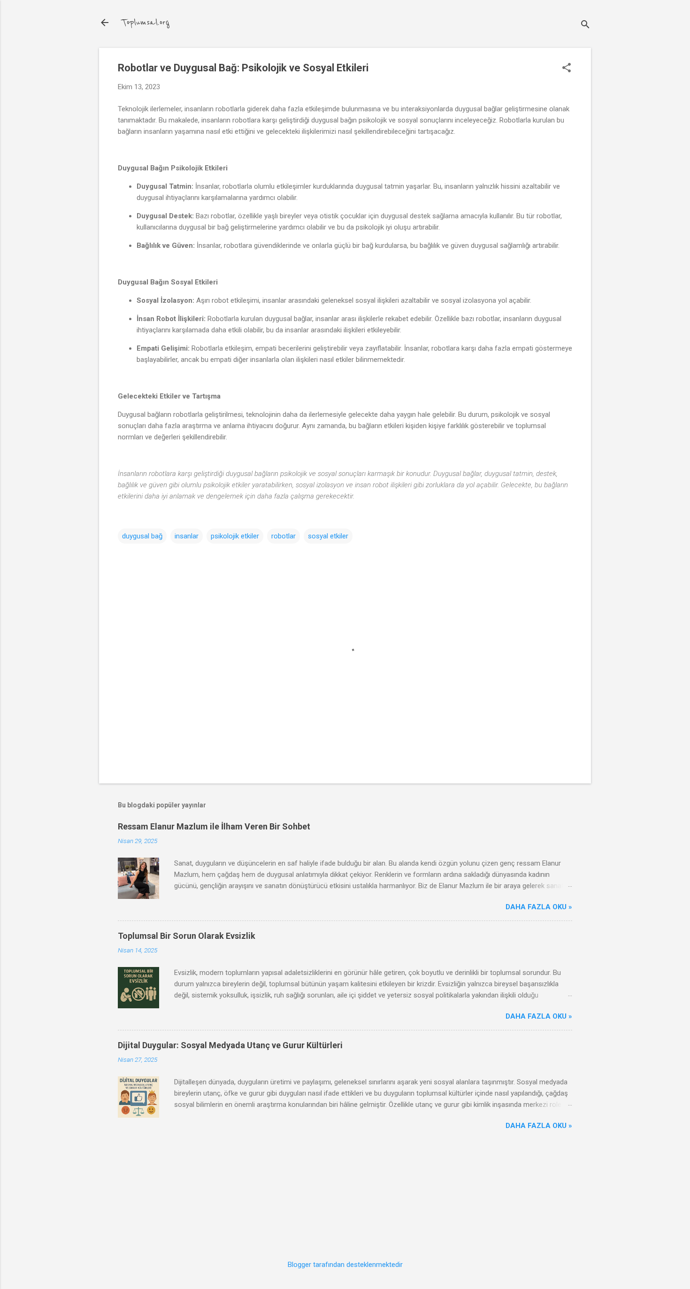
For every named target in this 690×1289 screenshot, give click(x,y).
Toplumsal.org (145, 22)
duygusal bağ (142, 536)
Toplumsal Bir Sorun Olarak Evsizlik (186, 936)
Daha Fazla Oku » (539, 907)
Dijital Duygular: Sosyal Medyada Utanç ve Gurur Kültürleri (230, 1045)
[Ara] (585, 25)
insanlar (187, 536)
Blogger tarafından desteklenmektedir (345, 1264)
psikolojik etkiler (235, 536)
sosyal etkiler (328, 536)
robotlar (283, 536)
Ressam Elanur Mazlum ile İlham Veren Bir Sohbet (214, 826)
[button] (566, 68)
